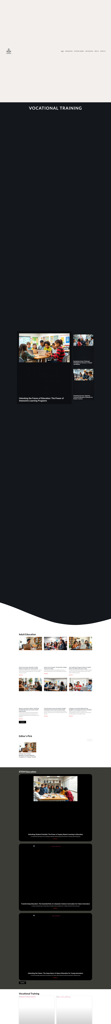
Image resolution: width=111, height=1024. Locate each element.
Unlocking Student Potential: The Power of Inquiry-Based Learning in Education (55, 834)
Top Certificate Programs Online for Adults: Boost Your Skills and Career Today (80, 668)
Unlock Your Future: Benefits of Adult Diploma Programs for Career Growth (28, 668)
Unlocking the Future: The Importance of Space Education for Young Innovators (55, 973)
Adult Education (89, 51)
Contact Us (102, 51)
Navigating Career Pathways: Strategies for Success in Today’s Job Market (82, 362)
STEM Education (68, 51)
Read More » (46, 673)
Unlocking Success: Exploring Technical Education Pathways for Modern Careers (83, 397)
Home (62, 51)
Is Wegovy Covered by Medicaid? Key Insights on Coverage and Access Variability (80, 709)
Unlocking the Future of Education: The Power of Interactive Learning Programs (41, 399)
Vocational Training (79, 51)
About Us (96, 51)
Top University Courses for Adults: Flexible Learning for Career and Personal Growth (55, 709)
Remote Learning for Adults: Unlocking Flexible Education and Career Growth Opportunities (29, 710)
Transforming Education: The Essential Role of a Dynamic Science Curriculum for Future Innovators (55, 904)
